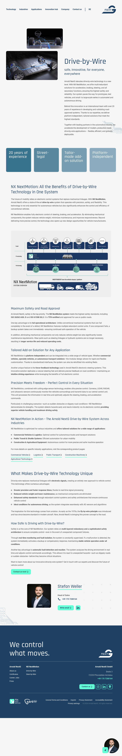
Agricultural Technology (21, 459)
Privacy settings (74, 703)
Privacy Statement (85, 700)
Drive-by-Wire (31, 671)
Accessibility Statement (103, 700)
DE (90, 9)
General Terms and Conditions (57, 700)
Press (12, 681)
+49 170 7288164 (69, 599)
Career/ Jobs (14, 678)
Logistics (37, 455)
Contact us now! (19, 572)
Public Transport (53, 455)
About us (13, 671)
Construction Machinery (75, 455)
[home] (109, 9)
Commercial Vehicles (20, 455)
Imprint (73, 700)
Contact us (77, 9)
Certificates (14, 674)
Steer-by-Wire (31, 674)
